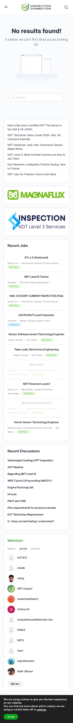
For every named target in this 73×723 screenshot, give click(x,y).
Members (15, 540)
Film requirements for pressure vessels (31, 507)
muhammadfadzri (27, 598)
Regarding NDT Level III (21, 473)
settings (41, 710)
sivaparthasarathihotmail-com (35, 619)
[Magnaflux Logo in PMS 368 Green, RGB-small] (36, 194)
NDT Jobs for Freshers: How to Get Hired (31, 174)
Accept (10, 716)
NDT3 (20, 640)
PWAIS (21, 629)
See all (15, 683)
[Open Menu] (6, 7)
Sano (20, 650)
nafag (20, 578)
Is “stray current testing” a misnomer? (30, 521)
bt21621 (22, 557)
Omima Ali (23, 609)
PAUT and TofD (16, 500)
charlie (21, 567)
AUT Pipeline (15, 467)
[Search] (66, 7)
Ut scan (12, 494)
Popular (35, 549)
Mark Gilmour (25, 671)
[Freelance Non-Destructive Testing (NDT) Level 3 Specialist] (36, 221)
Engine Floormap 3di (20, 487)
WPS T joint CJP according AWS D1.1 (29, 480)
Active (23, 549)
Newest (11, 549)
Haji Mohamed (25, 660)
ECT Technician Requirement (25, 514)
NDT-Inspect (24, 588)
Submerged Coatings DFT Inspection (30, 460)
